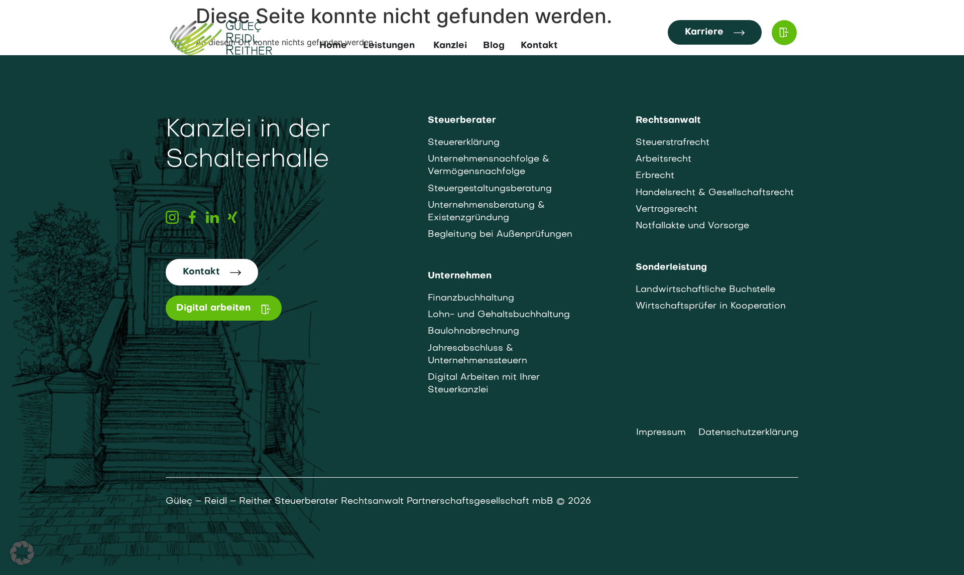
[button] (22, 553)
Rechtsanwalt (668, 120)
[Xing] (232, 217)
